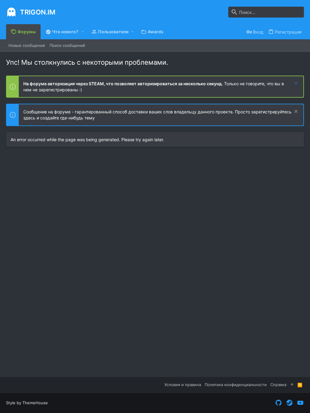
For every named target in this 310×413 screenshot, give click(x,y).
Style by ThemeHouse (27, 402)
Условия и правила (182, 384)
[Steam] (289, 403)
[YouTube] (300, 403)
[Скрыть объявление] (295, 84)
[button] (83, 32)
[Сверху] (292, 384)
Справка (278, 384)
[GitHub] (278, 403)
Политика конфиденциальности (236, 384)
